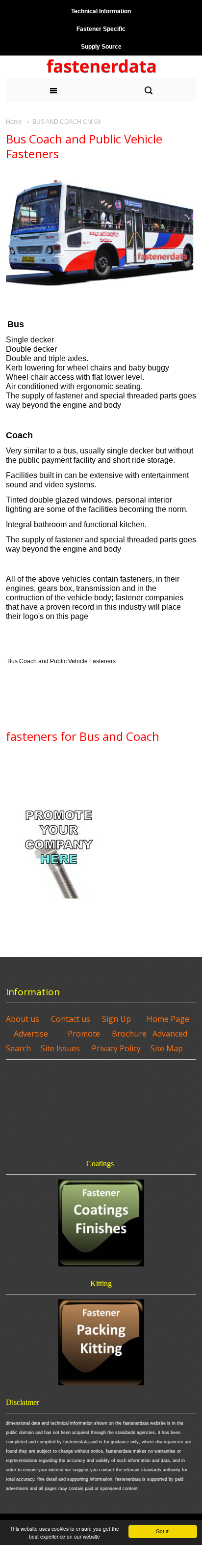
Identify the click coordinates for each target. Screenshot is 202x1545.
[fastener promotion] (59, 802)
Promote (84, 1033)
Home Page (168, 1018)
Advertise (31, 1033)
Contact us (70, 1018)
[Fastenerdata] (101, 66)
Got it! (163, 1531)
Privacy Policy (116, 1048)
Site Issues (60, 1048)
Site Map (167, 1048)
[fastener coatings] (101, 1223)
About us (22, 1018)
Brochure (129, 1033)
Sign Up (116, 1018)
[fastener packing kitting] (101, 1342)
